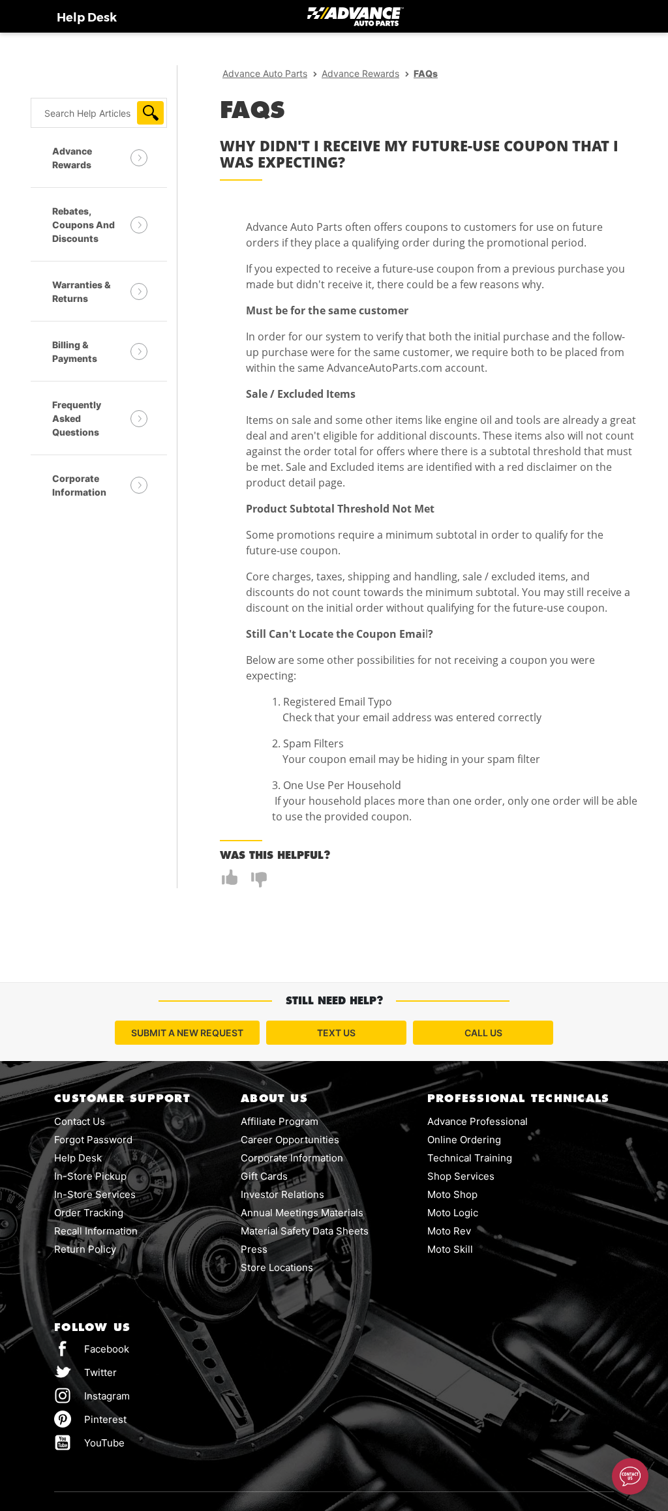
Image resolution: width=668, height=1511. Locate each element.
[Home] (355, 16)
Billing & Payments (74, 351)
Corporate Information (79, 485)
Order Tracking (88, 1212)
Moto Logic (452, 1212)
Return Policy (85, 1249)
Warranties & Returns (81, 291)
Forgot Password (93, 1139)
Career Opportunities (290, 1139)
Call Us (483, 1032)
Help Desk (87, 17)
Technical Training (469, 1158)
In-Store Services (95, 1194)
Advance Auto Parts (264, 73)
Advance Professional (477, 1121)
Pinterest (90, 1419)
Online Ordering (464, 1139)
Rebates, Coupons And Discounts (83, 224)
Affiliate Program (279, 1121)
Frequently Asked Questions (76, 418)
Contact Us (79, 1121)
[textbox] (99, 113)
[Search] (150, 113)
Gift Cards (264, 1176)
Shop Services (460, 1176)
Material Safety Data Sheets (305, 1231)
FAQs (426, 73)
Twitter (85, 1372)
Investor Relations (282, 1194)
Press (254, 1249)
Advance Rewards (72, 157)
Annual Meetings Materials (302, 1212)
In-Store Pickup (90, 1176)
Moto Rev (449, 1231)
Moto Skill (450, 1249)
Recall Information (96, 1231)
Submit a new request (187, 1032)
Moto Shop (452, 1194)
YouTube (89, 1442)
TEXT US (336, 1032)
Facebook (105, 1349)
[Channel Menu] (630, 1476)
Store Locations (277, 1267)
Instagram (92, 1395)
